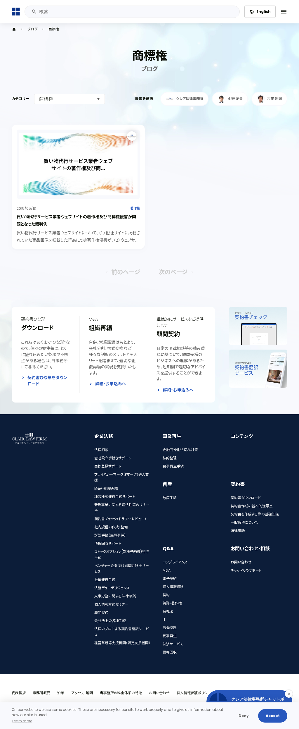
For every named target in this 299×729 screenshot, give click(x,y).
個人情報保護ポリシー (194, 692)
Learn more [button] (22, 720)
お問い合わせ (241, 562)
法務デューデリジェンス (112, 587)
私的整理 (170, 457)
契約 (166, 594)
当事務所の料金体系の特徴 (121, 692)
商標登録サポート (107, 466)
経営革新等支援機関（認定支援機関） (122, 642)
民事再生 (170, 635)
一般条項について (244, 522)
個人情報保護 (173, 586)
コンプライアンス (175, 562)
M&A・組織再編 (106, 488)
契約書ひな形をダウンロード (47, 381)
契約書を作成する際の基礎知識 (255, 514)
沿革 (60, 692)
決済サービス (173, 644)
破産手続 (170, 497)
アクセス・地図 (82, 692)
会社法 (168, 611)
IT (164, 619)
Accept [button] (273, 715)
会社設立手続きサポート (112, 457)
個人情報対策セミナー (111, 604)
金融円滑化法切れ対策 (180, 449)
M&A (167, 570)
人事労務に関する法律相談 (115, 596)
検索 (34, 11)
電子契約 (170, 578)
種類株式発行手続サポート (114, 496)
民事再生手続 (173, 466)
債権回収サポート (107, 543)
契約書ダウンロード (246, 497)
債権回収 (170, 652)
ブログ (32, 29)
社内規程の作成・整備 (111, 527)
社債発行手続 (104, 579)
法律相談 (101, 449)
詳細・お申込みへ (110, 384)
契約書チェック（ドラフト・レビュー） (120, 518)
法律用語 (238, 530)
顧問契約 (101, 612)
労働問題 (170, 627)
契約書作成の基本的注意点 (252, 505)
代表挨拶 (19, 692)
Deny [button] (244, 715)
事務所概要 (41, 692)
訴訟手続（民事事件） (110, 535)
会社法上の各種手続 (110, 620)
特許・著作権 (172, 603)
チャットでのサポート (246, 570)
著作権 (135, 208)
